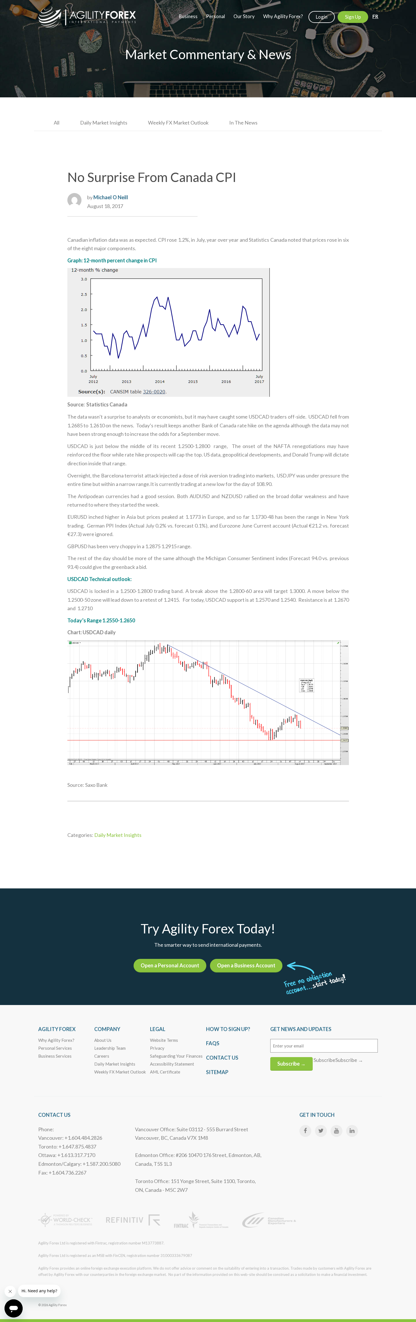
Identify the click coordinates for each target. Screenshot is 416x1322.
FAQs (212, 1043)
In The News (243, 122)
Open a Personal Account (170, 965)
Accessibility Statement (172, 1063)
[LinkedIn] (352, 1131)
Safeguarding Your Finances (176, 1056)
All (56, 122)
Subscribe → (291, 1063)
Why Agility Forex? (56, 1040)
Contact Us (222, 1058)
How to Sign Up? (228, 1029)
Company (107, 1029)
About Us (102, 1040)
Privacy (157, 1048)
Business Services (55, 1056)
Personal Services (55, 1048)
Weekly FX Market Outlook (178, 122)
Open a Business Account (246, 965)
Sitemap (217, 1072)
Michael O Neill (110, 197)
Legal (157, 1029)
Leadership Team (110, 1048)
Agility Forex (57, 1029)
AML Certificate (165, 1071)
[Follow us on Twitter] (321, 1131)
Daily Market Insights (103, 122)
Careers (101, 1056)
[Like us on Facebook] (305, 1131)
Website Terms (164, 1040)
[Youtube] (336, 1131)
